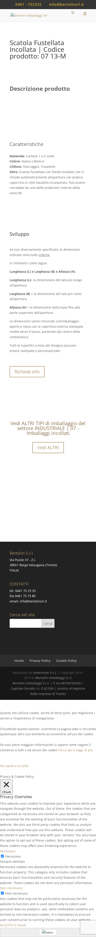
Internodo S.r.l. (44, 672)
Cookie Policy (66, 660)
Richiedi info (27, 372)
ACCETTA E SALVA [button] (13, 925)
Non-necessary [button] (11, 888)
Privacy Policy (39, 660)
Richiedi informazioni (59, 518)
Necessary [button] (7, 851)
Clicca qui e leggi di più (75, 750)
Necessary (13, 856)
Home (19, 660)
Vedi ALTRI (48, 447)
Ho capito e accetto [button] (14, 766)
